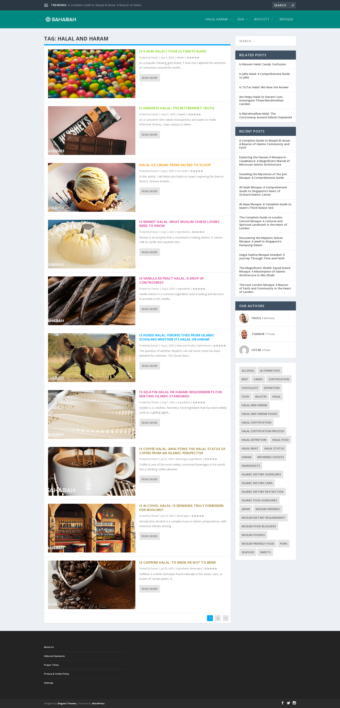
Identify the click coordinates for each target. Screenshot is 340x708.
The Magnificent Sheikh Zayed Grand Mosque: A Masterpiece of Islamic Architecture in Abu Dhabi (264, 271)
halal (276, 396)
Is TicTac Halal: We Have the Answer (264, 87)
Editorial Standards (54, 656)
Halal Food (280, 440)
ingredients (251, 466)
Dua (241, 19)
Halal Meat (250, 448)
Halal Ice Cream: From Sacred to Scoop (175, 165)
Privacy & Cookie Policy (56, 673)
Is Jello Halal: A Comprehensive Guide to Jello (264, 75)
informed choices (270, 457)
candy (258, 379)
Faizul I (155, 57)
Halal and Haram (254, 405)
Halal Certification (256, 422)
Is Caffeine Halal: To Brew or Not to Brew (177, 562)
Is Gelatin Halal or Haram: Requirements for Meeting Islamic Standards (180, 394)
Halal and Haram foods (259, 414)
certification (279, 379)
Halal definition (254, 440)
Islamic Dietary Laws (257, 483)
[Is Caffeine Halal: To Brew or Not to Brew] (91, 585)
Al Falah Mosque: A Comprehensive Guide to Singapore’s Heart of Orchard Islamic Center (263, 190)
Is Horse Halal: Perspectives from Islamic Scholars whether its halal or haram (177, 337)
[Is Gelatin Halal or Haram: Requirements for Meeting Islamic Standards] (91, 414)
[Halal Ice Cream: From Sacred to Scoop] (91, 187)
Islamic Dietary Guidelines (261, 474)
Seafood (248, 552)
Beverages (182, 459)
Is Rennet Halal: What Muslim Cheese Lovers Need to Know (179, 224)
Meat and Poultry (186, 345)
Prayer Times (51, 664)
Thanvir (155, 288)
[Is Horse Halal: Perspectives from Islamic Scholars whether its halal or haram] (91, 357)
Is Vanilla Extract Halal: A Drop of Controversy (171, 280)
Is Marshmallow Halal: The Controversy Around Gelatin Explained (265, 115)
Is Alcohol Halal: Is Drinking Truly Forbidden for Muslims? (181, 508)
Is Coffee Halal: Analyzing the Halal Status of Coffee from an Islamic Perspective (182, 451)
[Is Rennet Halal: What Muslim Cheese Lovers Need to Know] (91, 244)
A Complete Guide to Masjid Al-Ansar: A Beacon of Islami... (105, 5)
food (245, 396)
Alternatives (270, 370)
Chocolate (250, 388)
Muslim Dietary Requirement (263, 517)
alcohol (248, 370)
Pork (283, 543)
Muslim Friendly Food (258, 543)
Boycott (262, 19)
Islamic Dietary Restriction (263, 491)
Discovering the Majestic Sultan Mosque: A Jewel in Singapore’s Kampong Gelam (261, 241)
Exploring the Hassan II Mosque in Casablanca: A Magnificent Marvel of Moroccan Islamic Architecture (264, 160)
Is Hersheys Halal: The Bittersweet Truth (176, 108)
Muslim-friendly (268, 509)
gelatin (261, 396)
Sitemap (48, 682)
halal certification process (263, 431)
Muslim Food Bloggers (259, 526)
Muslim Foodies (253, 535)
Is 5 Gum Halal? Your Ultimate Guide (172, 51)
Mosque (286, 19)
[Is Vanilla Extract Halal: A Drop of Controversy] (91, 300)
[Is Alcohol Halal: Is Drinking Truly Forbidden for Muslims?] (91, 528)
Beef (245, 379)
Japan (246, 509)
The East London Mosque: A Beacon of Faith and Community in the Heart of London (265, 288)
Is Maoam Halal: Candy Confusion (262, 64)
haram (246, 457)
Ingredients (183, 232)
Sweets (180, 57)
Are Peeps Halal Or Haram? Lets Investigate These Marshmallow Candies (261, 100)
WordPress (98, 703)
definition (272, 388)
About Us (49, 646)
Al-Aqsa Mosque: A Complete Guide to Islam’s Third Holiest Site (265, 206)
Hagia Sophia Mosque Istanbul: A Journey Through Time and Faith (262, 256)
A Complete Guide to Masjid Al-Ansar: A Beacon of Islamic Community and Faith (265, 144)
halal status (274, 448)
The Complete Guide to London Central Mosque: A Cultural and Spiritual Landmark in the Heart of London (263, 222)
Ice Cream (182, 171)
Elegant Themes (67, 703)
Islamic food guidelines (259, 500)
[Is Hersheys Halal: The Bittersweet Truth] (91, 130)
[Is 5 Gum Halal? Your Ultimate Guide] (91, 73)
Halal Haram (217, 19)
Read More (150, 78)
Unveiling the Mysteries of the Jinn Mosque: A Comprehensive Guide (263, 176)
